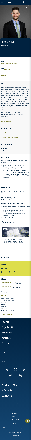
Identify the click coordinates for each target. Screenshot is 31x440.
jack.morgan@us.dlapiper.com (9, 63)
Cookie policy (15, 410)
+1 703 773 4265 (5, 70)
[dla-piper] (6, 2)
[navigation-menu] (28, 2)
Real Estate (6, 132)
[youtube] (20, 375)
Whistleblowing (15, 416)
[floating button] (27, 421)
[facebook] (6, 369)
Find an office (9, 385)
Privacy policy (16, 403)
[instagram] (15, 369)
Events (4, 357)
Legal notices (15, 407)
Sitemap (14, 423)
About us (7, 332)
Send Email (4, 268)
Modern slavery (15, 413)
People (5, 321)
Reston (3, 75)
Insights (6, 337)
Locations (4, 348)
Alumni (4, 361)
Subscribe (7, 390)
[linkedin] (10, 375)
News (3, 352)
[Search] (24, 2)
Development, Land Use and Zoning (12, 137)
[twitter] (24, 369)
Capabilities (8, 327)
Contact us (8, 395)
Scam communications (15, 419)
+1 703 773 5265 (6, 287)
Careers (6, 343)
